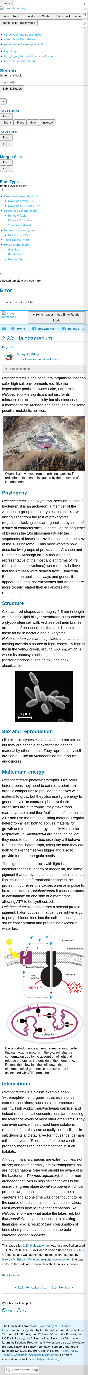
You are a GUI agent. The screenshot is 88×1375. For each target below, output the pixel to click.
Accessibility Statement (44, 1354)
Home (21, 328)
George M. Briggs (28, 354)
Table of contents (19, 368)
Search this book (11, 75)
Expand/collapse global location (83, 327)
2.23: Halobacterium (36, 1245)
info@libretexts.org (46, 1359)
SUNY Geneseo (27, 359)
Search (8, 1370)
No (24, 1310)
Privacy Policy (68, 1350)
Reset (6, 116)
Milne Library (50, 359)
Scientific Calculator (21, 225)
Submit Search (12, 88)
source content (61, 1259)
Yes (10, 1310)
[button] (14, 254)
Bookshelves (46, 328)
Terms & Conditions (14, 1354)
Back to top (9, 1275)
